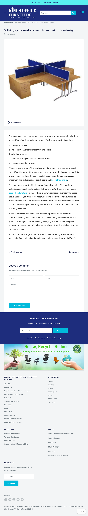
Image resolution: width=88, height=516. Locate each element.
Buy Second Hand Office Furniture (17, 391)
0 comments (16, 122)
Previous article (16, 252)
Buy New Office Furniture (13, 394)
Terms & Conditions (11, 437)
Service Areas (9, 415)
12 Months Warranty (11, 401)
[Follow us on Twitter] (9, 499)
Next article (73, 252)
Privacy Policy (9, 440)
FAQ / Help (8, 412)
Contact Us (8, 387)
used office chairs (59, 180)
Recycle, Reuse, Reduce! (13, 422)
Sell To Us (7, 398)
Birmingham (52, 392)
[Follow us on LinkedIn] (22, 499)
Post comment (19, 305)
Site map (7, 405)
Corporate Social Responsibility (16, 444)
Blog (11, 22)
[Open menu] (5, 13)
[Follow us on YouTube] (18, 499)
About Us (7, 384)
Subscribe (60, 331)
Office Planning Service (13, 419)
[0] (81, 13)
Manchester (52, 399)
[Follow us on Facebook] (5, 499)
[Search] (73, 13)
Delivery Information (12, 433)
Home (6, 22)
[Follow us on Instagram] (13, 499)
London (51, 381)
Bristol (50, 388)
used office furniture (18, 193)
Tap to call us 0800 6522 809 (44, 2)
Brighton (51, 395)
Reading (51, 385)
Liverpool (51, 402)
